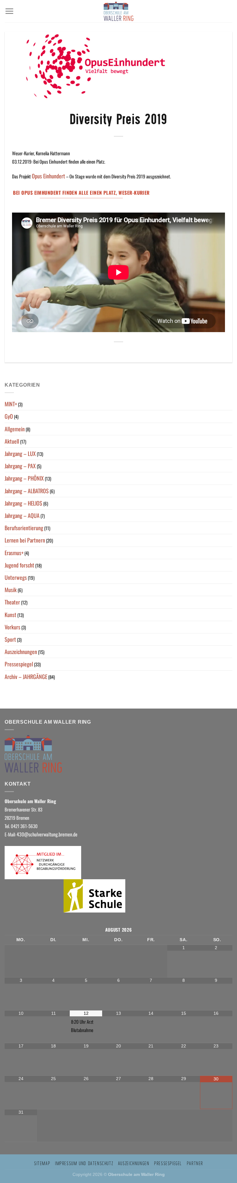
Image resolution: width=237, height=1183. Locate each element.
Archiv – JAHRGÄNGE (26, 677)
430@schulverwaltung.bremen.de (48, 834)
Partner (195, 1163)
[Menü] (9, 11)
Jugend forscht (19, 565)
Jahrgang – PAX (20, 466)
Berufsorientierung (24, 528)
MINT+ (11, 404)
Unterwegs (16, 577)
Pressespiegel (19, 664)
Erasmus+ (14, 553)
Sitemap (42, 1163)
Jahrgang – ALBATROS (27, 491)
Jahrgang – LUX (20, 453)
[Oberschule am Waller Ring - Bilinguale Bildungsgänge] (118, 11)
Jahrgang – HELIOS (23, 503)
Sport (10, 639)
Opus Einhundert (48, 176)
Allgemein (15, 429)
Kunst (10, 615)
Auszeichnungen (21, 652)
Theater (12, 602)
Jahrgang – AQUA (22, 515)
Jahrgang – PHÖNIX (24, 478)
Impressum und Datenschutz (84, 1163)
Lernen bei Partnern (25, 540)
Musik (11, 590)
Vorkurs (12, 627)
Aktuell (12, 441)
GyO (9, 416)
